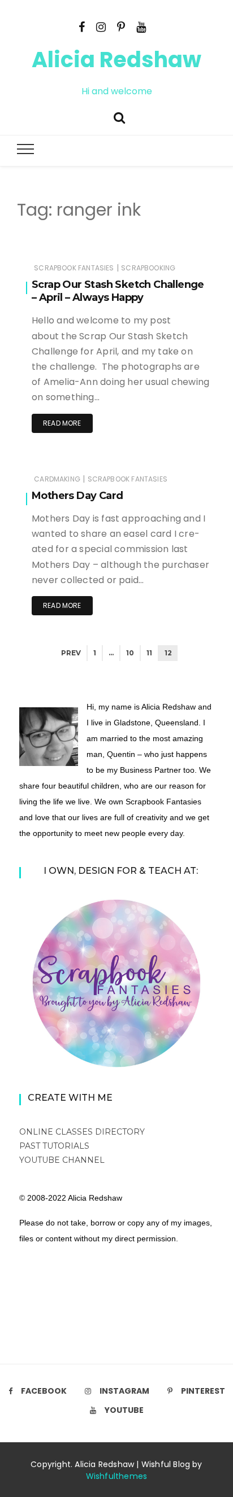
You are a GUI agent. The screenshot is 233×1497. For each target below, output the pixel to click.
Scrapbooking (148, 268)
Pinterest (203, 1391)
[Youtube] (141, 26)
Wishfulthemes (117, 1476)
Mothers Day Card (77, 495)
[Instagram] (101, 26)
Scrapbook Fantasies (74, 268)
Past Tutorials (54, 1146)
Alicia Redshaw (116, 60)
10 (130, 653)
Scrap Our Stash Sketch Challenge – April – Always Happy (118, 291)
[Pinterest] (121, 26)
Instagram (124, 1391)
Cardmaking (57, 479)
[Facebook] (82, 26)
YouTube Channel (62, 1160)
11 (149, 653)
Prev (71, 653)
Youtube (124, 1410)
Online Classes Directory (82, 1132)
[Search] (119, 116)
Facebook (44, 1391)
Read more (62, 423)
